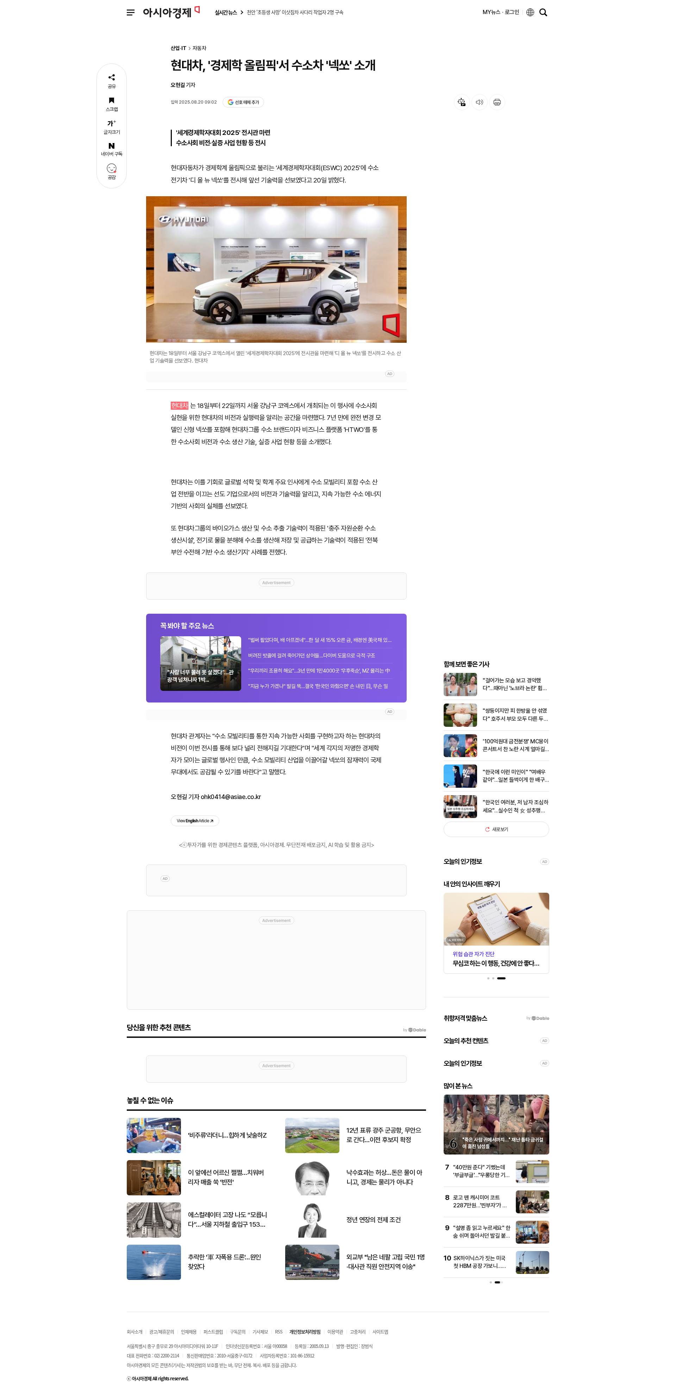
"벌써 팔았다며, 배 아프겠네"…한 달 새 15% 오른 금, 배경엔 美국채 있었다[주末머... (320, 640)
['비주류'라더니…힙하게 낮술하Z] (154, 1151)
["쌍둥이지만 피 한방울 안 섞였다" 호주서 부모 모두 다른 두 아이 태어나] (460, 725)
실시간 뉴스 (226, 12)
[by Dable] (414, 1030)
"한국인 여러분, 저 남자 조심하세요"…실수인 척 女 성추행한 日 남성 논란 (515, 807)
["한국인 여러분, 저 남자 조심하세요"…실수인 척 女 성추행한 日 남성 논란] (460, 816)
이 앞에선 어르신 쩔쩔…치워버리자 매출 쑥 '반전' (225, 1177)
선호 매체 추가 (247, 102)
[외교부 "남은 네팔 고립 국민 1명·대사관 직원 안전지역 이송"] (312, 1278)
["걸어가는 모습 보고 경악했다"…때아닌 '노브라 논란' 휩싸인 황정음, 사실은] (460, 694)
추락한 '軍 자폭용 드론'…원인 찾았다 (224, 1262)
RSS (278, 1331)
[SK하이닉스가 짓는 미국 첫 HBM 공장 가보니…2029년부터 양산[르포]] (532, 1272)
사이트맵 (380, 1331)
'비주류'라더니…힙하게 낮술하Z (227, 1135)
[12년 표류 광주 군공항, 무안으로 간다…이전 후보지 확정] (312, 1151)
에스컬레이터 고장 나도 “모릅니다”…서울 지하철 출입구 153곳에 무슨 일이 (227, 1220)
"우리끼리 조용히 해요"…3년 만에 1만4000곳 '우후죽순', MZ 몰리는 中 (319, 671)
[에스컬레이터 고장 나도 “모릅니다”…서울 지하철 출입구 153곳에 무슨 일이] (154, 1236)
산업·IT (179, 48)
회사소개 (134, 1331)
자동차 (199, 48)
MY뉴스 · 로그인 (501, 12)
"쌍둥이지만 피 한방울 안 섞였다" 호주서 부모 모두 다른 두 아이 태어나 (515, 715)
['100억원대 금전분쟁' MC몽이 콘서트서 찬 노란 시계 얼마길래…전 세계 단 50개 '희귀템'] (460, 755)
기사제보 (260, 1331)
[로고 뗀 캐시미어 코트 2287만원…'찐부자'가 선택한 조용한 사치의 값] (532, 1211)
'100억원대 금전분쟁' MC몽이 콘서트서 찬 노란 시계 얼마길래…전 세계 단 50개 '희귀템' (515, 746)
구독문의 (237, 1331)
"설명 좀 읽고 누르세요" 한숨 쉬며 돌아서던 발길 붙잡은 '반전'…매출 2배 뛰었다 (482, 1236)
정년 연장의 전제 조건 (373, 1220)
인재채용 (188, 1331)
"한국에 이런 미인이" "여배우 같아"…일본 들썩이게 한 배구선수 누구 (514, 776)
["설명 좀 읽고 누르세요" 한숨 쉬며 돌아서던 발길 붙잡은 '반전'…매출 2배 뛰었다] (532, 1242)
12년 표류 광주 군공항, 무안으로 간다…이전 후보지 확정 (383, 1135)
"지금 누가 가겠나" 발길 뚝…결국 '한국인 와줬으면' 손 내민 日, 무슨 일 (318, 686)
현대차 (179, 406)
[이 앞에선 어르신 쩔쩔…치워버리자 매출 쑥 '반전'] (154, 1193)
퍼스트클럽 (213, 1331)
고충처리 (357, 1331)
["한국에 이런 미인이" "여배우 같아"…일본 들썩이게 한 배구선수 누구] (460, 786)
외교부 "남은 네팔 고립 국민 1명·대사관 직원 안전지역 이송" (385, 1262)
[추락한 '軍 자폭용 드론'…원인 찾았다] (154, 1278)
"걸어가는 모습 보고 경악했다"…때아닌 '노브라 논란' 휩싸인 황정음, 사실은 (515, 685)
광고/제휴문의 (161, 1331)
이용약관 (335, 1331)
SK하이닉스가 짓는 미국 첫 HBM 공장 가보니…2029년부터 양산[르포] (479, 1266)
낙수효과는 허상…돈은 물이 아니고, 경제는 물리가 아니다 (384, 1177)
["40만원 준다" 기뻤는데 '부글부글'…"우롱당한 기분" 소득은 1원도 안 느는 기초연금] (532, 1181)
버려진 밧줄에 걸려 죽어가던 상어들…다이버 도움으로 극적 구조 (311, 655)
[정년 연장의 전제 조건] (312, 1236)
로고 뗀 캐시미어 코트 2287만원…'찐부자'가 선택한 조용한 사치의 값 (480, 1205)
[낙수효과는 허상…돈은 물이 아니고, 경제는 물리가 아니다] (312, 1193)
